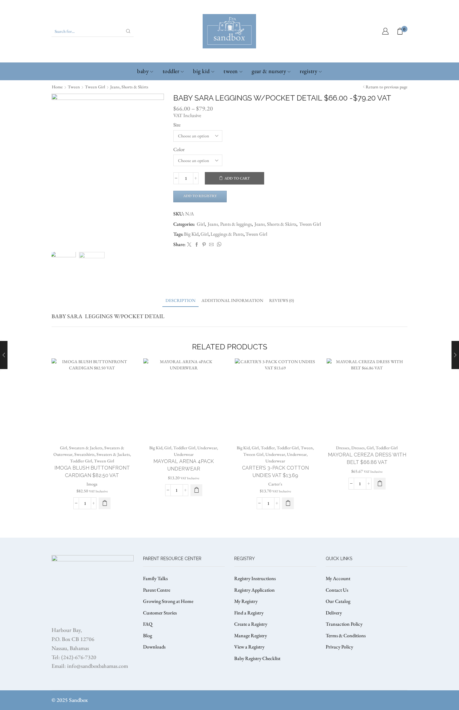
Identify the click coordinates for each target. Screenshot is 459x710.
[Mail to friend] (211, 245)
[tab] (180, 300)
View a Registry (249, 646)
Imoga (91, 484)
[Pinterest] (204, 245)
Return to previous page (386, 87)
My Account (338, 578)
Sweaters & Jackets (85, 448)
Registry (308, 71)
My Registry (246, 601)
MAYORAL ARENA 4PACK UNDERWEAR (183, 465)
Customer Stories (160, 612)
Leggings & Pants (227, 234)
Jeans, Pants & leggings (230, 224)
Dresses (342, 448)
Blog (147, 635)
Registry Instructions (255, 578)
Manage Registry (250, 635)
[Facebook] (196, 245)
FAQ (147, 624)
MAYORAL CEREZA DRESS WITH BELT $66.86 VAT (367, 458)
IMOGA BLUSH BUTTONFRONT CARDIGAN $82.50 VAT (92, 471)
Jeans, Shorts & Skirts (129, 87)
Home (57, 87)
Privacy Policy (339, 646)
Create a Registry (250, 624)
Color (179, 149)
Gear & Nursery (269, 71)
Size (176, 124)
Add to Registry (200, 195)
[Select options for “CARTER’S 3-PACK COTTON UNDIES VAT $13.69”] (288, 503)
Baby (143, 71)
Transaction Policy (344, 624)
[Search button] (128, 31)
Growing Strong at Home (168, 601)
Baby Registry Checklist (257, 658)
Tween (231, 71)
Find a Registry (249, 612)
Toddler (171, 71)
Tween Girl (95, 87)
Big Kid (201, 71)
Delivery (334, 612)
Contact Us (337, 590)
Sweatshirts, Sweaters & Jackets (102, 454)
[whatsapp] (218, 245)
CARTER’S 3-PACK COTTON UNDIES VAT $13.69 (275, 471)
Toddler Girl (81, 461)
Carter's (275, 484)
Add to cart (237, 178)
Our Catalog (338, 601)
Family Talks (155, 578)
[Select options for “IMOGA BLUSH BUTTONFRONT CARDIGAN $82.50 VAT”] (105, 503)
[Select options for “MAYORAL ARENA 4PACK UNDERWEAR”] (196, 490)
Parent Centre (156, 590)
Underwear (207, 448)
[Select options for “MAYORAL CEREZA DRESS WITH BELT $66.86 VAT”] (380, 484)
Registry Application (254, 590)
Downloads (154, 646)
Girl (201, 224)
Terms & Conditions (346, 635)
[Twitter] (189, 245)
